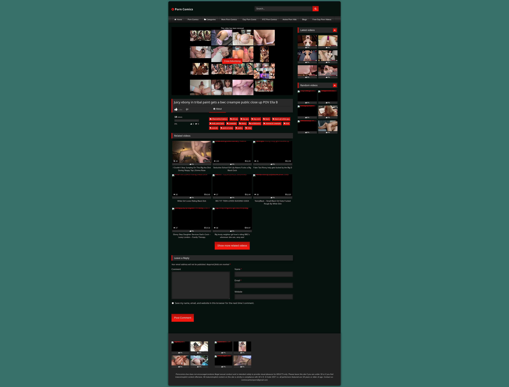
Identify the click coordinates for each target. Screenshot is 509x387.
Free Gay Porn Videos (322, 19)
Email (238, 280)
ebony (243, 123)
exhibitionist (255, 123)
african (235, 119)
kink (287, 123)
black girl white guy (282, 119)
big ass (245, 119)
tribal (249, 128)
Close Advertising (232, 61)
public (240, 128)
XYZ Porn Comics (269, 19)
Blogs (304, 19)
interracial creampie (273, 123)
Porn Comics (183, 9)
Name (238, 269)
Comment (176, 269)
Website (238, 292)
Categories (211, 19)
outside (215, 128)
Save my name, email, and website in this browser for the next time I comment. (214, 303)
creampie (232, 123)
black (267, 119)
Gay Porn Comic (249, 19)
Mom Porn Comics (229, 19)
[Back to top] (501, 379)
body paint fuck (218, 123)
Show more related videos (232, 245)
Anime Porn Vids (290, 19)
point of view (227, 128)
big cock (257, 119)
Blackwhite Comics (219, 119)
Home (179, 19)
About (219, 109)
